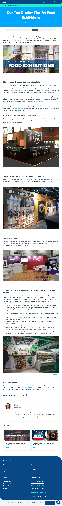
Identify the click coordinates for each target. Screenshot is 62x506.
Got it (50, 503)
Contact (5, 471)
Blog (32, 465)
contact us (47, 387)
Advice (35, 30)
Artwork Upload (7, 481)
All (9, 30)
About (4, 465)
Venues (51, 30)
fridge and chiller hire (24, 105)
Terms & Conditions (8, 483)
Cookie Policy (26, 503)
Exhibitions (43, 30)
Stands (16, 30)
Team (4, 467)
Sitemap (5, 488)
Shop (17, 2)
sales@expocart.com (39, 488)
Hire (24, 2)
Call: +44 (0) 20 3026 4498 (37, 486)
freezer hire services (20, 109)
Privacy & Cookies (7, 486)
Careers (5, 469)
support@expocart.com (36, 490)
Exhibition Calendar (35, 467)
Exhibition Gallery (35, 469)
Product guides (25, 30)
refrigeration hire (38, 101)
